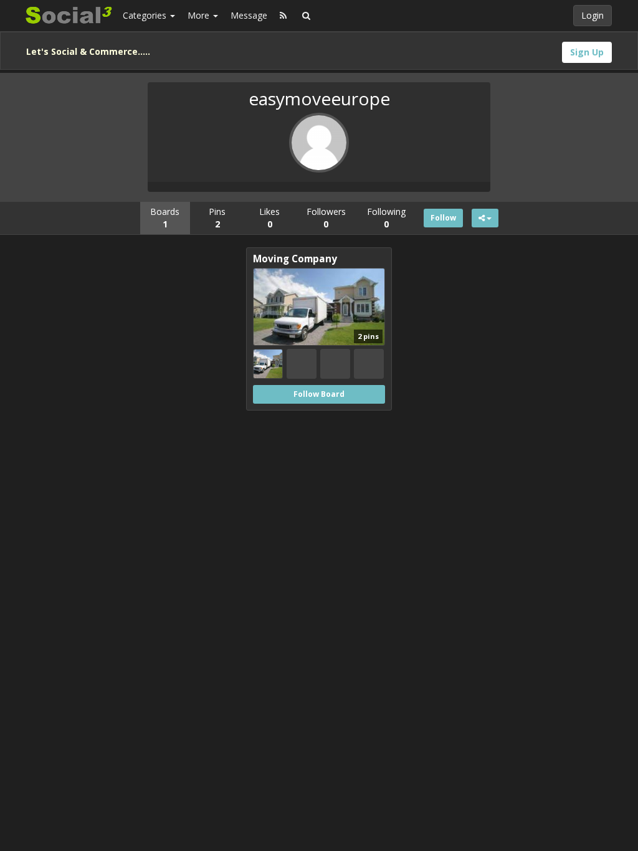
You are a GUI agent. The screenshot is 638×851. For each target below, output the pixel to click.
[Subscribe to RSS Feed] (283, 15)
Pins (217, 218)
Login (592, 15)
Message (249, 15)
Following (386, 218)
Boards (164, 218)
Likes (269, 218)
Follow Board (319, 394)
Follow (443, 217)
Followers (326, 218)
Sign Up (587, 52)
